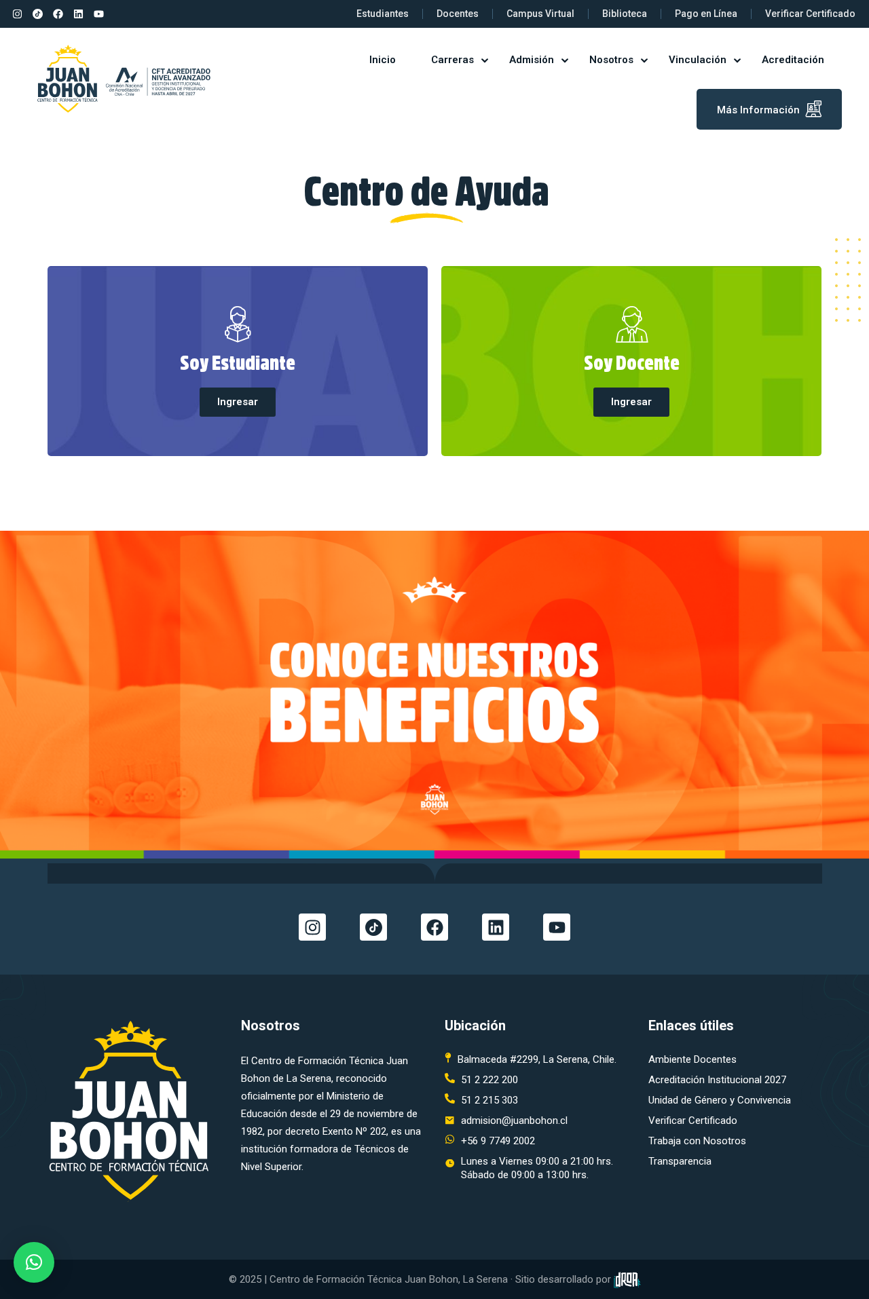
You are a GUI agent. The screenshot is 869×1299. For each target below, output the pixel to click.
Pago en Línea (706, 13)
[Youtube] (98, 14)
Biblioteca (624, 13)
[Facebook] (58, 14)
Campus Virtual (540, 13)
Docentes (458, 13)
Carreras (452, 60)
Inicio (382, 60)
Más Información (758, 110)
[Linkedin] (78, 14)
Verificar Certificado (810, 13)
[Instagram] (17, 14)
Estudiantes (382, 13)
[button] (34, 1262)
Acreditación (793, 60)
